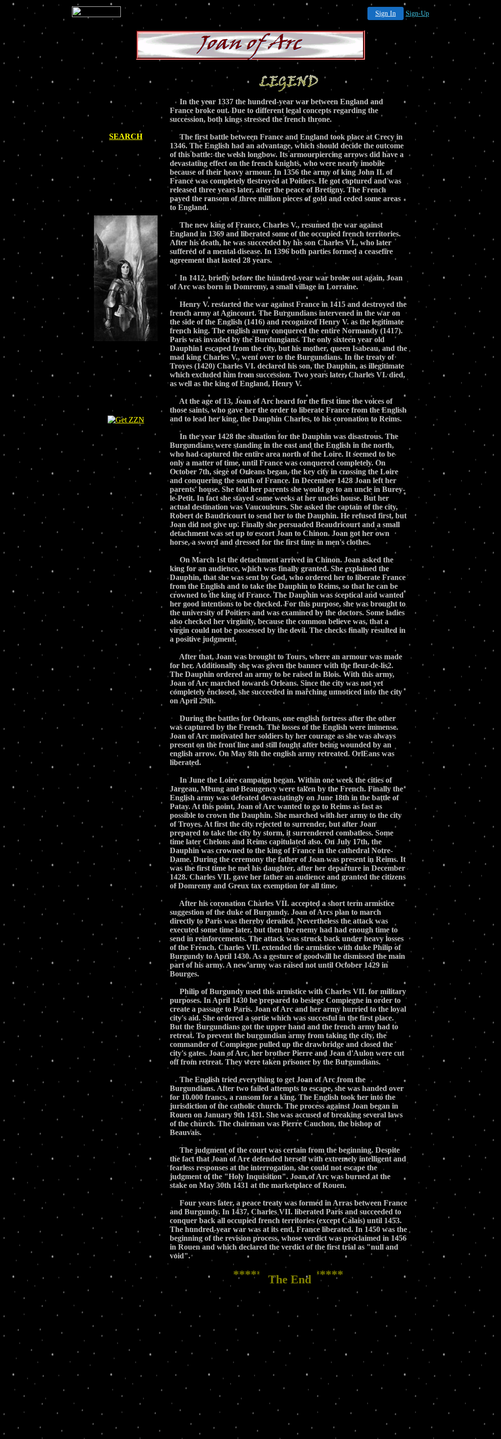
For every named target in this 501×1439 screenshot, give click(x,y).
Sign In (385, 13)
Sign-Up (417, 13)
